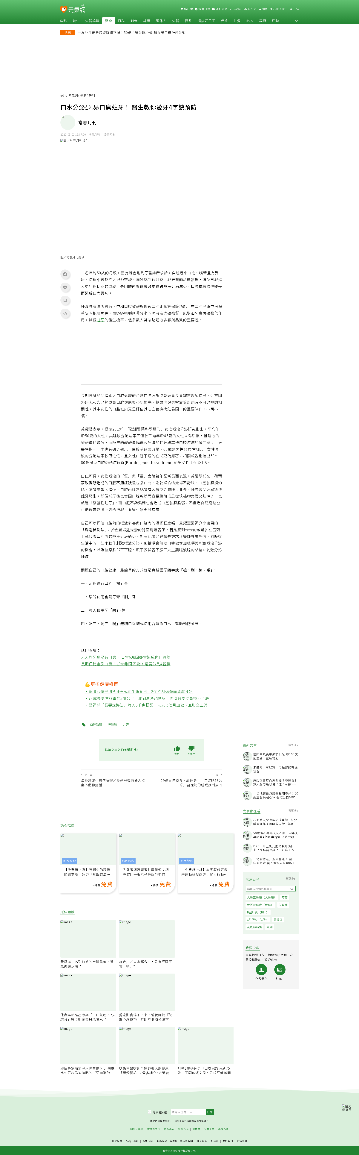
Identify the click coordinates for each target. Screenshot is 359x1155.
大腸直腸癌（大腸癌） (262, 897)
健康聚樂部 (153, 1129)
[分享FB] (65, 274)
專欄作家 (223, 1129)
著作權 (173, 1141)
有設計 (237, 9)
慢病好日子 (206, 20)
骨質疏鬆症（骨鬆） (260, 905)
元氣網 (73, 95)
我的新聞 (279, 9)
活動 (275, 20)
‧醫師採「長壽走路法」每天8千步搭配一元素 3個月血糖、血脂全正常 (146, 705)
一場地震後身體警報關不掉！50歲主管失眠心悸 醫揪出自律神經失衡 (132, 32)
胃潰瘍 (278, 920)
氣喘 (270, 927)
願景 (264, 9)
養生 (76, 20)
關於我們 (228, 1141)
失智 (175, 20)
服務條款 (162, 1141)
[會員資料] (291, 9)
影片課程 (69, 861)
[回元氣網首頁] (76, 9)
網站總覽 (242, 1141)
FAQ (128, 1141)
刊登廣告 (117, 1141)
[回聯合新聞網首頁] (63, 9)
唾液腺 (112, 724)
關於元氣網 (136, 1129)
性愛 (237, 20)
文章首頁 (209, 1129)
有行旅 (252, 9)
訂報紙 (215, 1141)
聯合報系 (202, 1141)
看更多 (292, 744)
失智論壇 (92, 20)
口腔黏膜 (96, 724)
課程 (146, 20)
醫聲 (188, 20)
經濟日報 (204, 9)
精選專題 (169, 1129)
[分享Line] (65, 287)
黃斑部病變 (254, 927)
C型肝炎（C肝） (258, 920)
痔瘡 (285, 897)
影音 (134, 20)
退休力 (161, 20)
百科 (121, 20)
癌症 (224, 20)
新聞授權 (147, 1141)
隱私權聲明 (186, 1141)
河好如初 (221, 9)
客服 (136, 1141)
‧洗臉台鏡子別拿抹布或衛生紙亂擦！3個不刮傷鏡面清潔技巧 (139, 691)
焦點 (63, 20)
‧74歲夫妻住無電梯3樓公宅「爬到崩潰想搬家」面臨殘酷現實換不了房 (147, 698)
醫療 (108, 20)
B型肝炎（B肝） (258, 912)
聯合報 (188, 9)
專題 (262, 20)
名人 (250, 20)
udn (63, 95)
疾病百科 (183, 1129)
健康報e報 (159, 1112)
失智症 (283, 905)
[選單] (297, 9)
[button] (296, 20)
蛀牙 (101, 319)
